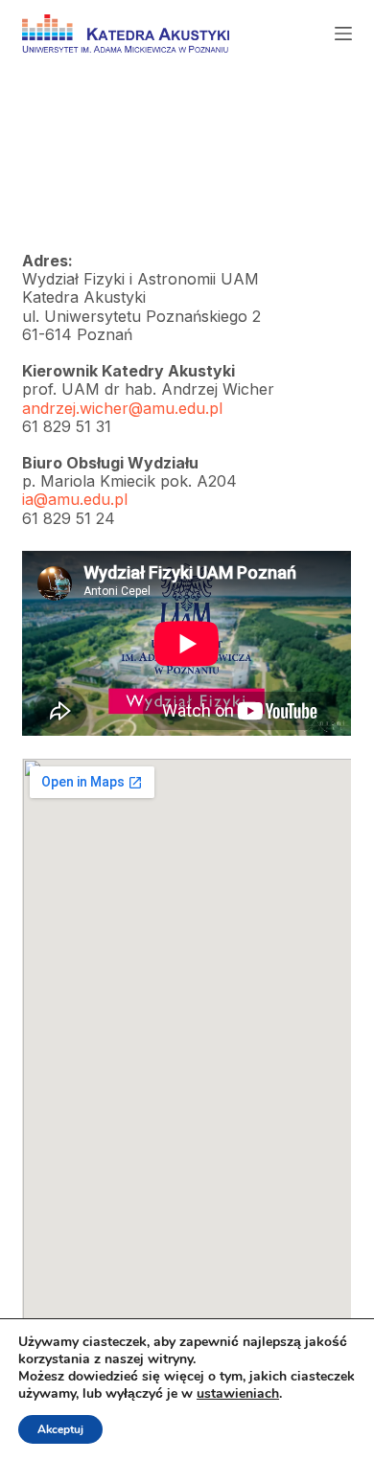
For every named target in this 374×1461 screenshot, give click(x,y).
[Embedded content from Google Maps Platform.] (186, 1058)
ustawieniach (238, 1394)
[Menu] (343, 33)
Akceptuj (60, 1429)
